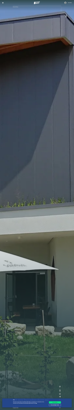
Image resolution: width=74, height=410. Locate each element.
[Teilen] (60, 397)
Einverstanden (54, 402)
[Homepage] (37, 3)
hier (36, 403)
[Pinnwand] (60, 394)
